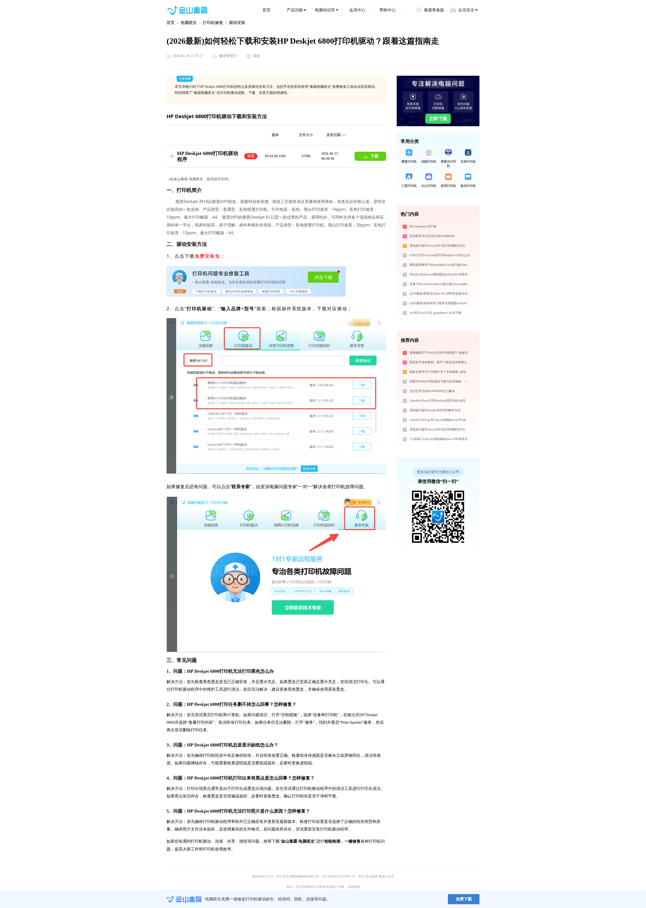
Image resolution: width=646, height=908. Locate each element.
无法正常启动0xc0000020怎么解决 (432, 391)
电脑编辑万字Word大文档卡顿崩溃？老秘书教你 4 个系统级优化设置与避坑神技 (441, 352)
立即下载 (438, 118)
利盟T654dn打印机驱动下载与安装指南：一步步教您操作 (441, 381)
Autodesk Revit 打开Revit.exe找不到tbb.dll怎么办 (441, 400)
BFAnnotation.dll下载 (423, 226)
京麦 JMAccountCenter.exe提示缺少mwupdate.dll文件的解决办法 (441, 284)
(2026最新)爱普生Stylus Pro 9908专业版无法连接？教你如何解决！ (441, 293)
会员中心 (357, 10)
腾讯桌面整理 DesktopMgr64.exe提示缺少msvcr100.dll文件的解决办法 (441, 265)
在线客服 (354, 887)
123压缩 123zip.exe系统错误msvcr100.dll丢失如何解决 (441, 439)
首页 (266, 10)
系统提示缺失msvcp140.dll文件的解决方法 (437, 245)
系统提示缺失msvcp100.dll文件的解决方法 (437, 429)
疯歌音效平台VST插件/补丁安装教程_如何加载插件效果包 (441, 372)
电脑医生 (189, 22)
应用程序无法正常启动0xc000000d (432, 236)
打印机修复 (213, 22)
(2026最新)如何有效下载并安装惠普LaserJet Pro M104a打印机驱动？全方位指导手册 (441, 303)
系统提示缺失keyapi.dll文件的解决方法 (435, 410)
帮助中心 (388, 10)
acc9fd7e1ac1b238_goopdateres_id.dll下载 (435, 313)
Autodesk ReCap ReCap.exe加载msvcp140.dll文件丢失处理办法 (441, 420)
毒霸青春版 (434, 10)
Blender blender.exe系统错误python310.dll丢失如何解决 (441, 274)
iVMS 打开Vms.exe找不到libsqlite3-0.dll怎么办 (440, 255)
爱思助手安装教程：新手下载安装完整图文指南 (441, 362)
